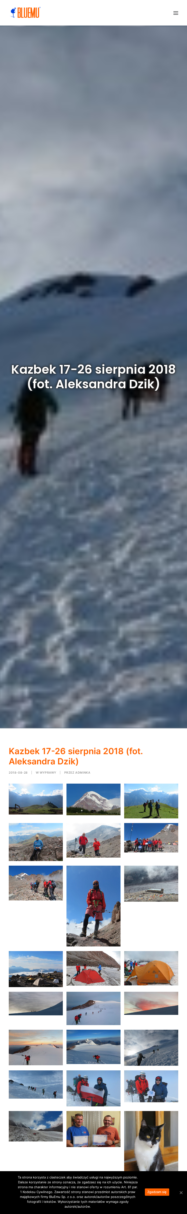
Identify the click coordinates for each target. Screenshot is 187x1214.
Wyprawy (48, 772)
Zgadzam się (157, 1192)
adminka (82, 772)
